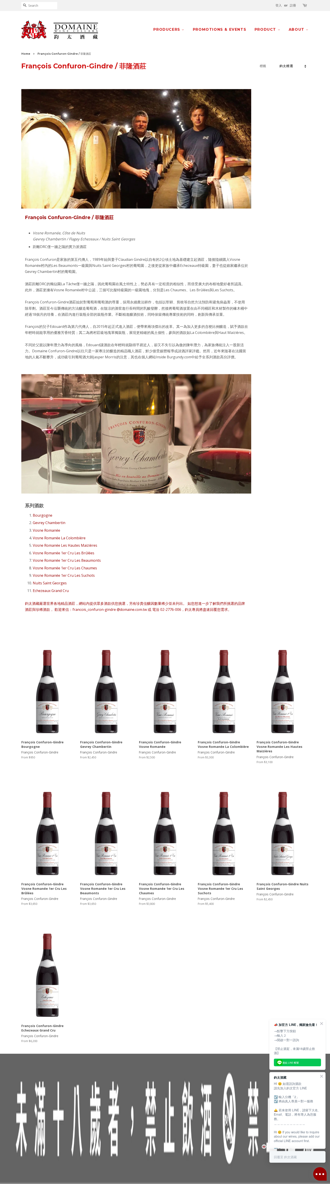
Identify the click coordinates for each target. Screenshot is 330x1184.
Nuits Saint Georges (50, 583)
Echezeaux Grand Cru (51, 590)
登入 (278, 5)
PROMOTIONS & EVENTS (219, 29)
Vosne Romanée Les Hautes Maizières (65, 545)
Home (25, 53)
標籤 (263, 66)
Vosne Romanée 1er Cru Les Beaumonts (67, 560)
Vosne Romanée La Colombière (59, 537)
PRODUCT (266, 29)
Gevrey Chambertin (49, 522)
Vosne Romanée (46, 530)
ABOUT (297, 29)
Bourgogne (42, 515)
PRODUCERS (167, 29)
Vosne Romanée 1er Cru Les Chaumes (65, 568)
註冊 (293, 5)
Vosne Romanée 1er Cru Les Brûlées (63, 553)
